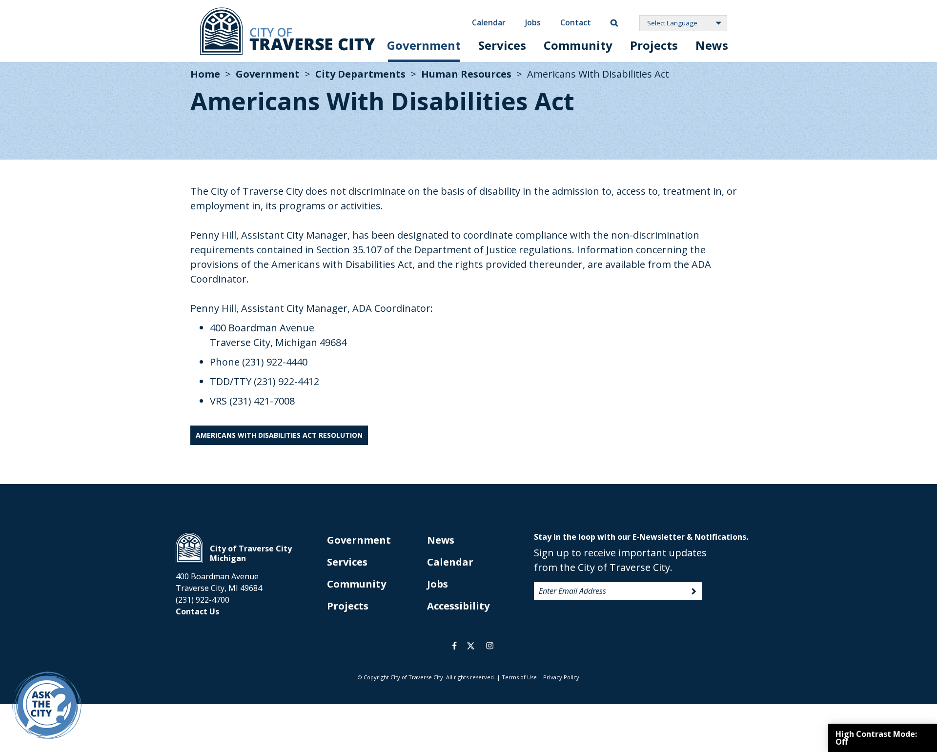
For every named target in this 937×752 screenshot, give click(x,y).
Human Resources (466, 74)
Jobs (533, 22)
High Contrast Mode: (876, 738)
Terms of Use (519, 677)
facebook (454, 646)
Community (578, 45)
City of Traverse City (287, 31)
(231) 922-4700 (202, 599)
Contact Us (197, 611)
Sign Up (694, 591)
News (711, 45)
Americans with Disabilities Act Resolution (279, 435)
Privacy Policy (561, 677)
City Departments (360, 74)
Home (205, 74)
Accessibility (458, 605)
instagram (489, 646)
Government (424, 45)
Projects (654, 45)
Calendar (489, 22)
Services (502, 45)
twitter (471, 645)
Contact (575, 22)
